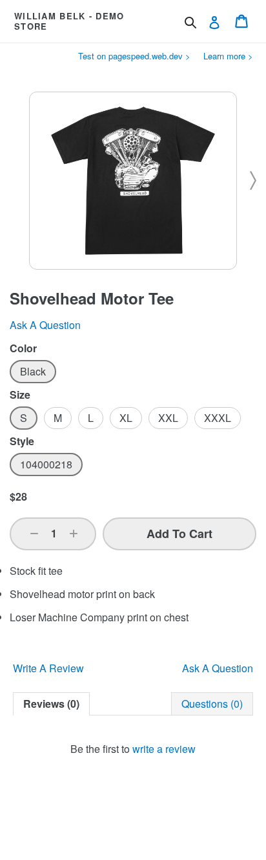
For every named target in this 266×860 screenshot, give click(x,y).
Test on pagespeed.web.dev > (134, 56)
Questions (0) (212, 703)
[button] (34, 533)
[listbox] (133, 371)
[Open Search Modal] (190, 22)
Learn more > (228, 56)
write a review (164, 748)
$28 (18, 496)
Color (23, 348)
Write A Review (48, 668)
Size (20, 395)
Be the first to (133, 748)
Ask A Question (217, 668)
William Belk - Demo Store (69, 21)
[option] (33, 371)
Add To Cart (179, 533)
